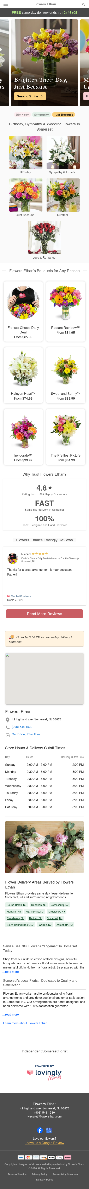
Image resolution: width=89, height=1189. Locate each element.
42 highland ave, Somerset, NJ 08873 (44, 1108)
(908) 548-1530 (22, 726)
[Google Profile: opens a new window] (49, 1130)
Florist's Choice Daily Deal (34, 558)
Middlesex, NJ (56, 911)
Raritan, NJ (35, 918)
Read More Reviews (44, 613)
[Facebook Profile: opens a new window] (40, 1130)
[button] (80, 1179)
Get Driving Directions (26, 734)
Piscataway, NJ (15, 918)
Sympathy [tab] (41, 114)
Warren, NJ (45, 924)
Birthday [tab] (22, 114)
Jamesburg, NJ (60, 905)
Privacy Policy (39, 1174)
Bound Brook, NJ (16, 905)
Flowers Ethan (45, 4)
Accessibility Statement (65, 1174)
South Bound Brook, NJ (20, 924)
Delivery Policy (44, 1179)
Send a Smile (27, 96)
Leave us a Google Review (44, 1143)
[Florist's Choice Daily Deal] (13, 558)
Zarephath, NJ (65, 924)
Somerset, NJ (54, 918)
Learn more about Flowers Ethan (25, 1023)
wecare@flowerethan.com (45, 1116)
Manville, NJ (14, 911)
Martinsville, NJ (34, 911)
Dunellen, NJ (38, 905)
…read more (10, 972)
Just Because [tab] (63, 114)
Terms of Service (17, 1174)
